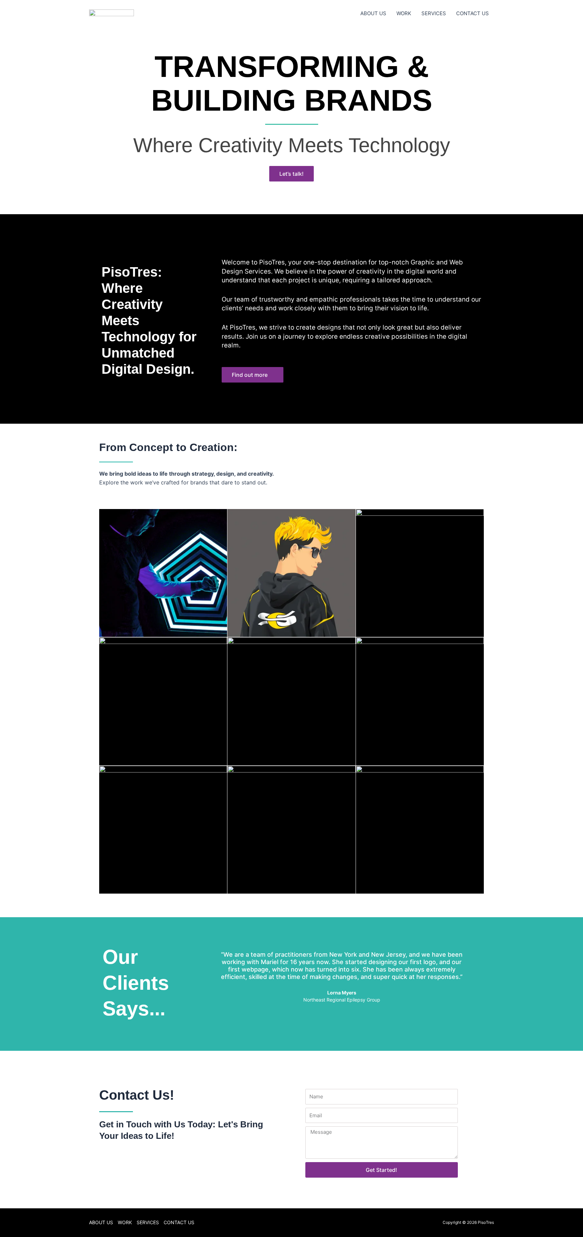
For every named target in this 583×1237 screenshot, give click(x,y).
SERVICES (433, 13)
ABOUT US (373, 13)
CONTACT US (472, 13)
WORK (403, 13)
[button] (209, 981)
